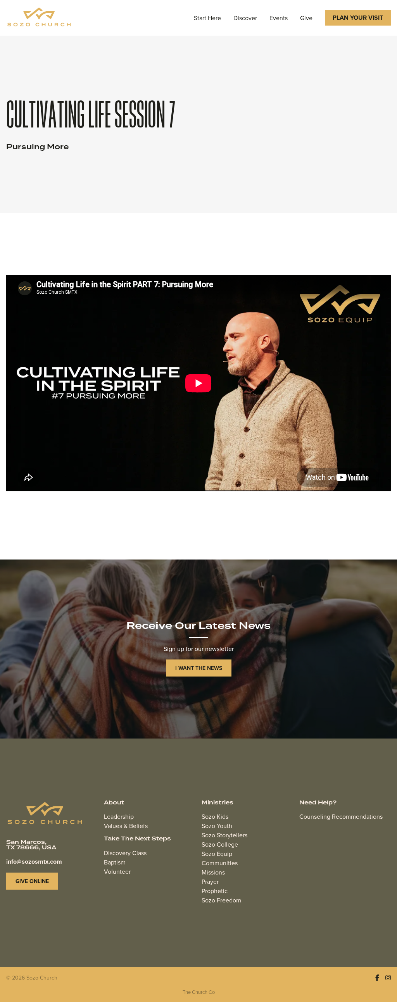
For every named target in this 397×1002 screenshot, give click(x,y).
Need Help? (318, 803)
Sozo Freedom (221, 900)
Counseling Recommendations (341, 816)
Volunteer (117, 871)
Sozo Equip (217, 853)
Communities (220, 863)
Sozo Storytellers (224, 835)
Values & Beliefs (126, 825)
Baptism (115, 862)
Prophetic (215, 891)
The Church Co (199, 991)
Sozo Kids (215, 816)
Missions (213, 872)
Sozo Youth (217, 825)
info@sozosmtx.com (34, 861)
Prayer (210, 881)
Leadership (119, 816)
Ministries (217, 803)
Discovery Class (125, 853)
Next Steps (153, 839)
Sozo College (220, 844)
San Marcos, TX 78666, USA (31, 845)
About (114, 803)
